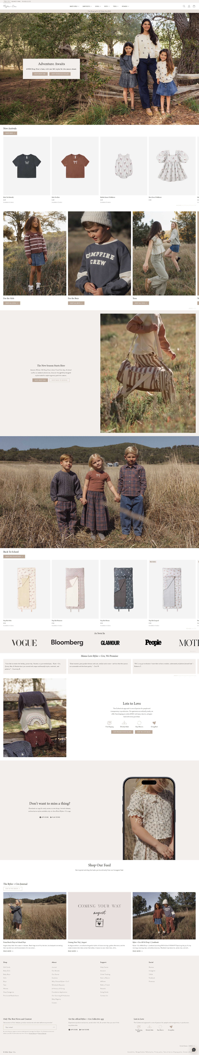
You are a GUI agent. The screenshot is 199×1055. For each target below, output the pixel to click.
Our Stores (55, 974)
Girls (4, 978)
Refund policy (150, 1052)
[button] (74, 6)
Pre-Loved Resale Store (11, 995)
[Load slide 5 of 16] (181, 205)
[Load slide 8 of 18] (183, 676)
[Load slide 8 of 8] (195, 629)
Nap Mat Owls (7, 621)
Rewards (103, 988)
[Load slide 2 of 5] (191, 651)
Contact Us (104, 995)
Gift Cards (6, 967)
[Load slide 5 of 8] (191, 629)
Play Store (56, 817)
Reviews (151, 967)
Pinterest (152, 981)
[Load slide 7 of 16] (184, 205)
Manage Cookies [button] (140, 1052)
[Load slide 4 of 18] (178, 676)
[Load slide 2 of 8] (188, 629)
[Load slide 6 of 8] (193, 629)
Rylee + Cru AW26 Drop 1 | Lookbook (146, 942)
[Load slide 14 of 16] (193, 205)
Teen (4, 985)
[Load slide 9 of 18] (184, 676)
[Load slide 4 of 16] (180, 205)
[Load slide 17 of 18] (194, 676)
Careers (54, 1002)
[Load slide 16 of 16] (195, 205)
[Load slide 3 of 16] (179, 205)
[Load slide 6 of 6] (195, 308)
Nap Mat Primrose (57, 621)
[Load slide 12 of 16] (190, 205)
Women (5, 988)
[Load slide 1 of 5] (190, 651)
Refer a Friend (105, 985)
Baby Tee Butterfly (8, 197)
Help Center (104, 967)
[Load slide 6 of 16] (183, 205)
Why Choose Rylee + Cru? (60, 981)
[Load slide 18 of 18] (195, 676)
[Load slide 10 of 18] (185, 676)
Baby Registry (56, 999)
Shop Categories (8, 992)
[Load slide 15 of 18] (191, 676)
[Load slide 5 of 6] (194, 308)
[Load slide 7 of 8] (194, 629)
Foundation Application (59, 992)
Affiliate (103, 981)
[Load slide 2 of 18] (175, 676)
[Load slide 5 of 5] (195, 651)
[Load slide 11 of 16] (189, 205)
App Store (45, 817)
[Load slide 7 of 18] (181, 676)
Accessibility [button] (131, 1052)
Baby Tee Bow (56, 197)
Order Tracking (105, 974)
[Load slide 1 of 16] (176, 205)
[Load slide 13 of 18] (189, 676)
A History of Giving (58, 988)
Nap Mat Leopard (154, 621)
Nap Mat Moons (105, 621)
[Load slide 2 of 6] (190, 308)
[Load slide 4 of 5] (194, 651)
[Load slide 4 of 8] (190, 629)
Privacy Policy (32, 1033)
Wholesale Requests (58, 985)
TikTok (151, 974)
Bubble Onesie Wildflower (107, 197)
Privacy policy (158, 1052)
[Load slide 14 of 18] (190, 676)
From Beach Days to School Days (14, 942)
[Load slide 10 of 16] (188, 205)
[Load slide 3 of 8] (189, 629)
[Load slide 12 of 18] (188, 676)
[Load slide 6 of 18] (180, 676)
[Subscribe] (53, 1027)
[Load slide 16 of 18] (193, 676)
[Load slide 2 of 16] (178, 205)
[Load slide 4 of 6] (193, 308)
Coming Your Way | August (77, 942)
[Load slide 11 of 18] (186, 676)
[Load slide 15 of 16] (194, 205)
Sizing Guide (104, 992)
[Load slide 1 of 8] (186, 629)
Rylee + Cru (12, 1052)
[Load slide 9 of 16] (186, 205)
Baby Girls (6, 970)
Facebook (152, 978)
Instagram (152, 970)
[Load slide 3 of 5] (193, 651)
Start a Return (105, 978)
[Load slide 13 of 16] (191, 205)
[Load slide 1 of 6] (189, 308)
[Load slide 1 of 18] (174, 676)
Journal (54, 967)
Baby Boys (6, 974)
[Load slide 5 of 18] (179, 676)
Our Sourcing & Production (61, 995)
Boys (5, 981)
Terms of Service (42, 1033)
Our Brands (55, 970)
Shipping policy (177, 1052)
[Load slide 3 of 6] (191, 308)
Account (103, 970)
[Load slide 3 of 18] (176, 676)
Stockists (55, 978)
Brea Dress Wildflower (155, 197)
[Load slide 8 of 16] (185, 205)
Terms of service (167, 1052)
